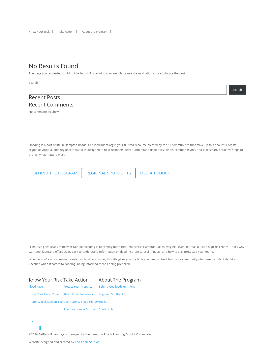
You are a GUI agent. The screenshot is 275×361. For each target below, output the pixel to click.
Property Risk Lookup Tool (46, 302)
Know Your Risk (39, 31)
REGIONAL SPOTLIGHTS (108, 173)
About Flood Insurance (78, 294)
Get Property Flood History (81, 302)
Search (33, 83)
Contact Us (106, 309)
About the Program (95, 31)
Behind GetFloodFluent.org (117, 286)
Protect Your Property (77, 286)
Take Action (65, 31)
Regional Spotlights (112, 294)
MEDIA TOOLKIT (155, 173)
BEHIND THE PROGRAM (55, 173)
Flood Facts (36, 286)
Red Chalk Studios (87, 342)
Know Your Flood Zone (44, 294)
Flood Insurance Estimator (81, 309)
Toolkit (103, 302)
